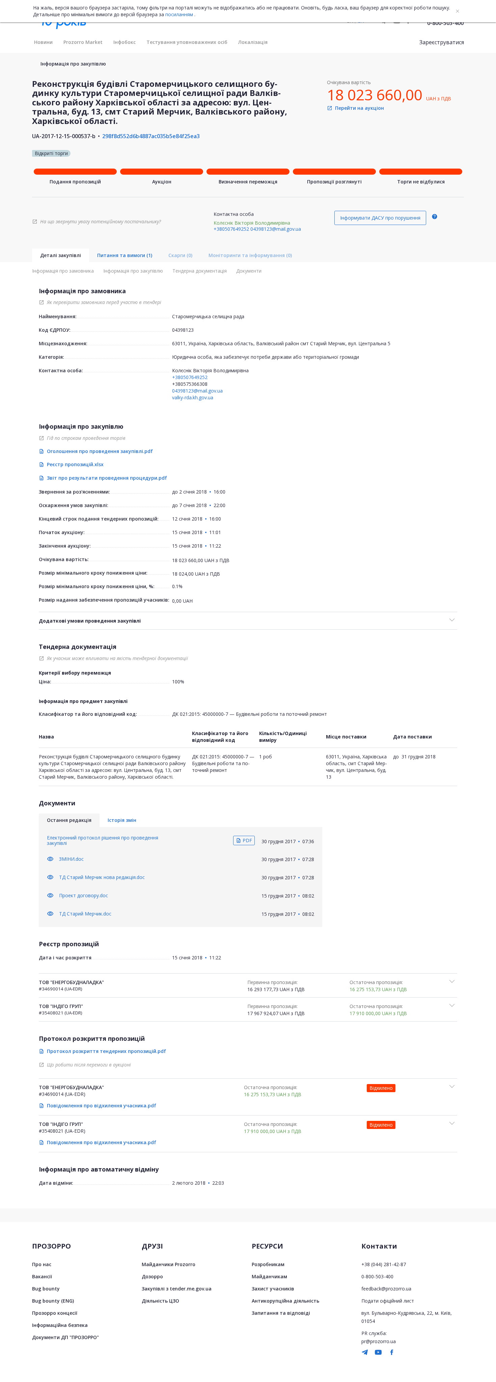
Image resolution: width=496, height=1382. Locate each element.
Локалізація (253, 42)
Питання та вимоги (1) (124, 255)
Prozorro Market (83, 42)
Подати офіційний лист (387, 1301)
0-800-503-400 (445, 23)
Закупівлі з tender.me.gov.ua (177, 1288)
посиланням (179, 14)
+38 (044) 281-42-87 (383, 1264)
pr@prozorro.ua (378, 1341)
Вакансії (42, 1276)
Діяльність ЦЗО (160, 1301)
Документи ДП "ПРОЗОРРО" (65, 1337)
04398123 (183, 330)
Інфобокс (124, 42)
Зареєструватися (441, 42)
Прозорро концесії (54, 1313)
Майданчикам (269, 1276)
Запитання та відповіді (281, 1313)
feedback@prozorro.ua (386, 1288)
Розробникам (268, 1264)
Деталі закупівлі (60, 255)
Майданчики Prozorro (168, 1264)
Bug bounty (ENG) (53, 1301)
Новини (43, 42)
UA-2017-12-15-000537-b (63, 136)
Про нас (41, 1264)
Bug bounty (46, 1288)
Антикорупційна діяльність (285, 1301)
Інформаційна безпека (60, 1325)
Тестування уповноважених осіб (186, 42)
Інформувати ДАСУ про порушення (380, 218)
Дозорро (152, 1276)
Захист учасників (273, 1288)
